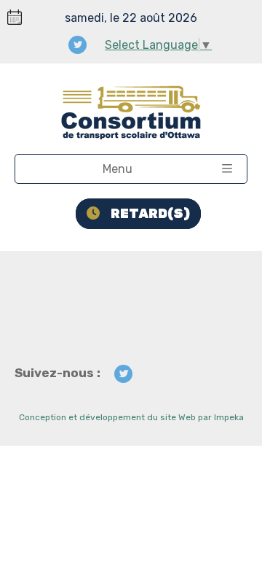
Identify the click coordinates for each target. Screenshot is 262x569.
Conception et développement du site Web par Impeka (131, 417)
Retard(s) (150, 214)
